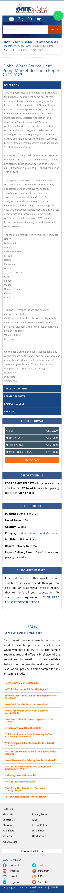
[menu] (29, 19)
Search (54, 29)
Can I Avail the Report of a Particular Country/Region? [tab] (25, 789)
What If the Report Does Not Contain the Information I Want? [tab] (27, 767)
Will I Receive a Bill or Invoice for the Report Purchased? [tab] (29, 744)
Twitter (41, 865)
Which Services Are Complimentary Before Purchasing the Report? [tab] (28, 735)
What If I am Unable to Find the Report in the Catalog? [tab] (30, 752)
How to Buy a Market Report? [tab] (21, 682)
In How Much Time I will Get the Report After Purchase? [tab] (30, 696)
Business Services (23, 41)
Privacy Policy (40, 814)
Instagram (43, 870)
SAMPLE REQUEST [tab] (14, 403)
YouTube (42, 882)
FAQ (34, 819)
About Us (7, 814)
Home (7, 41)
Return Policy (39, 825)
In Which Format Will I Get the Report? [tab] (26, 689)
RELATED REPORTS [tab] (14, 396)
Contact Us (8, 819)
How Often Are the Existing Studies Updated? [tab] (30, 760)
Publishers (8, 830)
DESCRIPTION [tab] (11, 85)
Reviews (7, 836)
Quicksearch (39, 836)
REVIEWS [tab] (9, 411)
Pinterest (13, 870)
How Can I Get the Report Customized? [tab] (26, 704)
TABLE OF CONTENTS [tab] (16, 388)
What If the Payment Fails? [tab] (19, 781)
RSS (39, 876)
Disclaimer (38, 830)
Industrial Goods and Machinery (39, 533)
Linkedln (12, 876)
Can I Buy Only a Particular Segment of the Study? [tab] (28, 720)
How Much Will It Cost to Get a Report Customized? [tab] (26, 711)
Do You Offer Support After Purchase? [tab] (26, 796)
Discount (7, 825)
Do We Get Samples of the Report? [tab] (23, 632)
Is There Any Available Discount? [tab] (22, 727)
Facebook (13, 865)
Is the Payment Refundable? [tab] (20, 775)
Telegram (13, 882)
